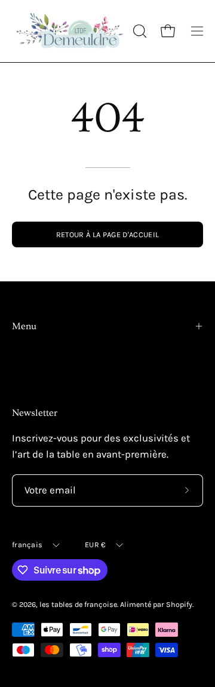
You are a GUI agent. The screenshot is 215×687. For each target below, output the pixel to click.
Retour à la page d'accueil (107, 234)
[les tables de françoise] (70, 31)
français (27, 544)
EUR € (95, 544)
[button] (138, 31)
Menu (24, 326)
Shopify (179, 604)
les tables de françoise (78, 604)
